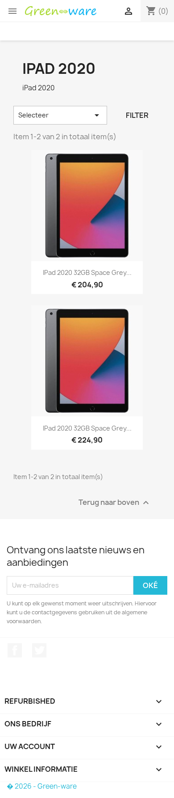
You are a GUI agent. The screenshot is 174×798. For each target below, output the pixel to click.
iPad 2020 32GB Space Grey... (87, 272)
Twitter (39, 650)
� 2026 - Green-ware (42, 786)
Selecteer (60, 115)
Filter (137, 115)
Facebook (15, 650)
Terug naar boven (115, 502)
